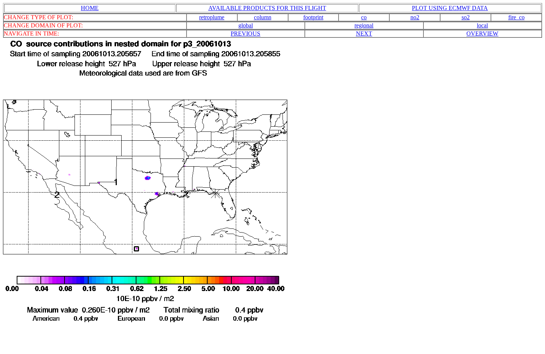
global (245, 25)
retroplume (211, 17)
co (364, 17)
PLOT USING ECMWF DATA (450, 8)
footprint (313, 17)
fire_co (516, 17)
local (482, 25)
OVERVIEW (482, 33)
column (262, 17)
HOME (90, 8)
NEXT (364, 33)
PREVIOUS (245, 33)
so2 (466, 17)
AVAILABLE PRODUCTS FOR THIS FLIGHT (267, 8)
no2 (414, 17)
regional (363, 25)
